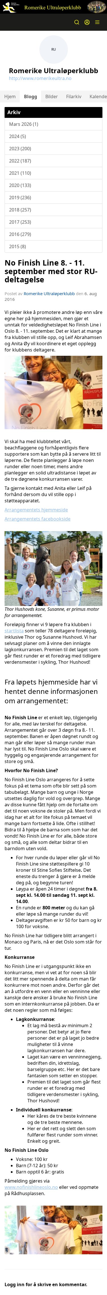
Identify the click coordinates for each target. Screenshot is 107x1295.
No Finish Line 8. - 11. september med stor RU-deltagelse (51, 271)
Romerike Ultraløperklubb (49, 293)
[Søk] (77, 22)
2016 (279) (20, 234)
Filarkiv (73, 96)
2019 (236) (20, 197)
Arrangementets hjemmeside (36, 510)
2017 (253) (20, 222)
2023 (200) (20, 148)
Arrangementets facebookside (37, 519)
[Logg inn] (87, 22)
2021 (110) (20, 173)
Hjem (10, 96)
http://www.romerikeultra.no (40, 78)
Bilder (51, 96)
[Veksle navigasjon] (97, 22)
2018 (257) (20, 210)
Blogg (30, 96)
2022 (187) (20, 161)
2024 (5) (17, 136)
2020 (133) (20, 185)
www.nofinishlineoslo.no (31, 1187)
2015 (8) (17, 246)
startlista (14, 631)
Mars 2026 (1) (23, 124)
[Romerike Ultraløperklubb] (53, 7)
